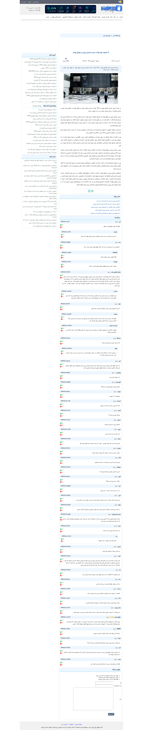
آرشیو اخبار (106, 36)
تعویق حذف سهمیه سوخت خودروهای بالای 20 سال (42, 149)
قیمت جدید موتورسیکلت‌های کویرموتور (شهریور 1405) (41, 96)
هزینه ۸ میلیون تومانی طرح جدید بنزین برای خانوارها (41, 143)
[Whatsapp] (92, 192)
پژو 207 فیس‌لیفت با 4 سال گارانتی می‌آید (44, 119)
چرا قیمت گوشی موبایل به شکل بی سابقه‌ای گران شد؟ (41, 83)
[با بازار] (71, 9)
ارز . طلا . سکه (114, 17)
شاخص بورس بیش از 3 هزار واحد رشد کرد (107, 201)
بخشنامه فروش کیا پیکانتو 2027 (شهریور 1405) (43, 59)
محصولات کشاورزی (67, 17)
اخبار (121, 17)
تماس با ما (23, 2)
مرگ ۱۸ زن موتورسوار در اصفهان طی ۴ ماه (44, 212)
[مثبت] (60, 225)
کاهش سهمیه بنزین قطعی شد (47, 99)
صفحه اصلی (36, 2)
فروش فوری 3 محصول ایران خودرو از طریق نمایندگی (41, 134)
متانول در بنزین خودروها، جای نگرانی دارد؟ (44, 86)
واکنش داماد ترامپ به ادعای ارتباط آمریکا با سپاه (42, 223)
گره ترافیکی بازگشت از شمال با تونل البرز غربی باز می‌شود (40, 92)
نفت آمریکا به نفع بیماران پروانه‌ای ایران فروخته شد (42, 89)
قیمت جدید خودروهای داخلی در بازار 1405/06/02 (42, 71)
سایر (47, 17)
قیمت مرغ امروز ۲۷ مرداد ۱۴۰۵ (47, 146)
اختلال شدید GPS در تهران (48, 68)
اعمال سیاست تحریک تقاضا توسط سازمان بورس (106, 204)
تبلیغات (29, 2)
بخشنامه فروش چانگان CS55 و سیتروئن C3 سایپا (42, 65)
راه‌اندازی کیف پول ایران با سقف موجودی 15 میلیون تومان (40, 62)
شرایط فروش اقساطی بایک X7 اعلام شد (45, 80)
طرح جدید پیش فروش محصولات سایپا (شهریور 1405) (41, 122)
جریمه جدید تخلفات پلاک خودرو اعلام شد (44, 140)
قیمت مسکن (86, 17)
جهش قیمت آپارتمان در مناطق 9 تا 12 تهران (44, 102)
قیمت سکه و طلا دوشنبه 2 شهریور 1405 (45, 77)
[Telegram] (89, 192)
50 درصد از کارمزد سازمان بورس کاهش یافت (107, 210)
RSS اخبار (115, 36)
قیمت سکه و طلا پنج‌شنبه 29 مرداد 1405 (44, 137)
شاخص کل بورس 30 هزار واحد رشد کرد (45, 74)
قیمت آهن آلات (95, 17)
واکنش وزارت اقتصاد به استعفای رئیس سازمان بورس (105, 207)
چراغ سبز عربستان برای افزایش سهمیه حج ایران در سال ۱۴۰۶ (39, 220)
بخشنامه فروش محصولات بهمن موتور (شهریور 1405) (41, 116)
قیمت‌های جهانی (55, 17)
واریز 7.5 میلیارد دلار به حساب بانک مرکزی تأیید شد (41, 153)
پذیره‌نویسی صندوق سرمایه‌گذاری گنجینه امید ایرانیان (105, 213)
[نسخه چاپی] (66, 59)
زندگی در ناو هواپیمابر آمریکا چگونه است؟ (44, 226)
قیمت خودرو (105, 17)
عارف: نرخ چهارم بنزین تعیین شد (47, 110)
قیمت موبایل (77, 17)
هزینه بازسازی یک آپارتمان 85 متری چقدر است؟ (42, 113)
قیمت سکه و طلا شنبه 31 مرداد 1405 (45, 125)
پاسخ (116, 222)
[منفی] (60, 227)
